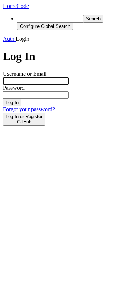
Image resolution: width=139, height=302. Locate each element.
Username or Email (24, 74)
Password (14, 88)
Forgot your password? (29, 109)
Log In (12, 102)
